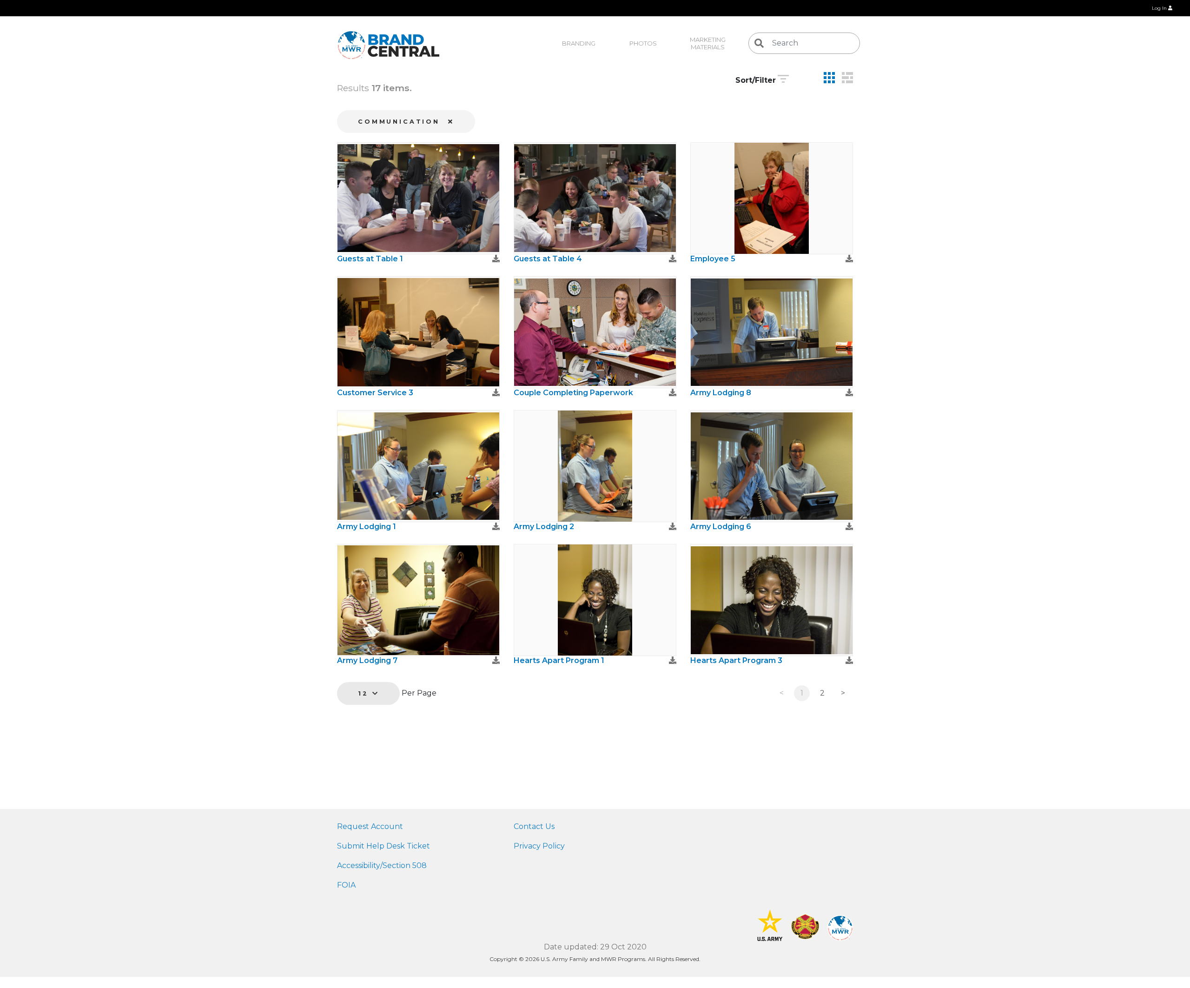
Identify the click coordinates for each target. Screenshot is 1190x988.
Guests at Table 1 (370, 258)
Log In (1160, 8)
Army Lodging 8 (720, 392)
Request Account (370, 826)
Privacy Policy (539, 846)
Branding (578, 43)
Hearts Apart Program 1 (559, 660)
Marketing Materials (708, 43)
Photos (643, 43)
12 (365, 693)
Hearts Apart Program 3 (736, 660)
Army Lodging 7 (367, 660)
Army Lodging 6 (720, 526)
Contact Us (534, 826)
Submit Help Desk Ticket (383, 846)
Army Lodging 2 (544, 526)
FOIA (346, 885)
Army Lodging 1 (366, 526)
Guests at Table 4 (548, 258)
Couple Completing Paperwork (573, 392)
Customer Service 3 (375, 392)
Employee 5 (712, 258)
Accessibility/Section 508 (382, 865)
